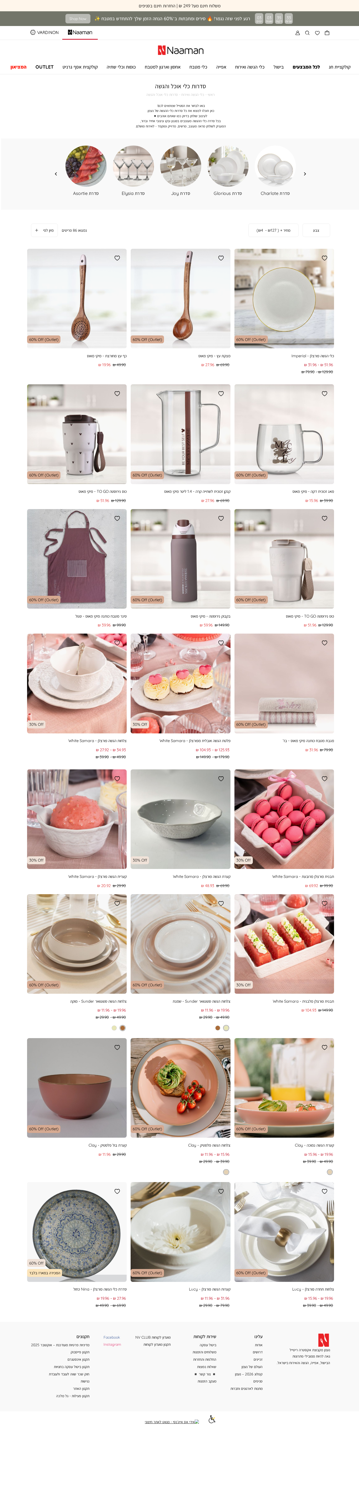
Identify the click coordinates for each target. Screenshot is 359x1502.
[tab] (316, 230)
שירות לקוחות (204, 1336)
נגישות (85, 1381)
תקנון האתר (81, 1388)
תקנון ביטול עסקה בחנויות (71, 1366)
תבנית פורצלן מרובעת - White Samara (303, 876)
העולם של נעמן (252, 1366)
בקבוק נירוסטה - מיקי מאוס (210, 616)
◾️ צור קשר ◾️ (204, 1374)
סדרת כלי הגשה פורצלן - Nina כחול (100, 1289)
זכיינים (258, 1359)
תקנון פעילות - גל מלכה (72, 1396)
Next (55, 173)
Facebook (112, 1337)
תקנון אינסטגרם (78, 1359)
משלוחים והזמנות (204, 1352)
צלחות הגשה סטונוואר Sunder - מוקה (98, 1001)
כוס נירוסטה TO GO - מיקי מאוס (103, 491)
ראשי (211, 94)
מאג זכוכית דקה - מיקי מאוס (313, 491)
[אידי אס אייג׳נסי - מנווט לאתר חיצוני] (172, 1422)
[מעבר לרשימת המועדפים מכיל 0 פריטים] (317, 33)
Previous (305, 173)
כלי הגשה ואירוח (192, 94)
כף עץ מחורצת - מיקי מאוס (107, 355)
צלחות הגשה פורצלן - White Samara (97, 740)
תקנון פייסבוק (80, 1352)
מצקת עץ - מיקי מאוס (214, 355)
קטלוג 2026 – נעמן (249, 1374)
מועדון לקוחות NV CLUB (153, 1337)
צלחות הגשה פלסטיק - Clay (209, 1145)
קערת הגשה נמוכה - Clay (314, 1145)
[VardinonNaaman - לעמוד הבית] (180, 49)
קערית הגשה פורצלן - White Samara (97, 876)
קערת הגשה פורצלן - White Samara (201, 876)
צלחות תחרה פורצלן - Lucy (313, 1289)
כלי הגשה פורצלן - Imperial (312, 355)
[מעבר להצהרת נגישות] (212, 1422)
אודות (259, 1345)
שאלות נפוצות (206, 1366)
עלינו (258, 1336)
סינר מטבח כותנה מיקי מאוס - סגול (101, 616)
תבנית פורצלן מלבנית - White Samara (303, 1001)
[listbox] (214, 1028)
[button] (327, 33)
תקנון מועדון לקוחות (157, 1344)
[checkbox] (86, 171)
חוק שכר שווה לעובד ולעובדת (69, 1374)
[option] (226, 1028)
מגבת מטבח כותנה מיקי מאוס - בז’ (308, 740)
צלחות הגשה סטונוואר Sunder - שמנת (201, 1001)
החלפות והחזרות (204, 1359)
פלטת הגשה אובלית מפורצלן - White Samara (195, 740)
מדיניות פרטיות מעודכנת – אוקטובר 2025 (60, 1345)
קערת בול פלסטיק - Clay (108, 1145)
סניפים (258, 1381)
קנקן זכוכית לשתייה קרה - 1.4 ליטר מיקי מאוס (197, 491)
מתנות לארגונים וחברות (246, 1388)
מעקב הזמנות (207, 1381)
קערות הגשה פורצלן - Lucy (209, 1289)
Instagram (112, 1344)
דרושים (258, 1352)
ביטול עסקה (208, 1345)
